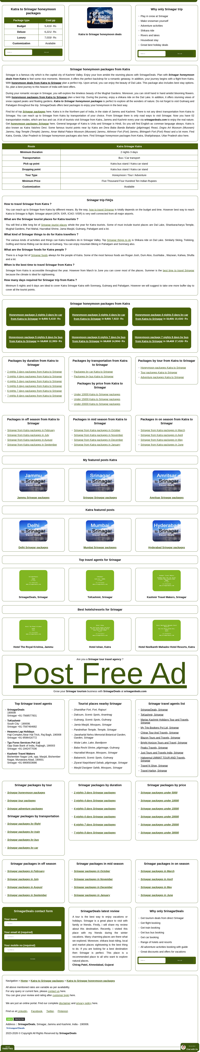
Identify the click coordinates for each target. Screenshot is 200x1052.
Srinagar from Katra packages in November (98, 435)
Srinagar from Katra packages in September (32, 444)
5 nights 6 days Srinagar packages (95, 816)
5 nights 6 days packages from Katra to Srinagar (34, 386)
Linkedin (22, 1011)
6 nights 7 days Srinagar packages (95, 824)
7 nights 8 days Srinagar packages (95, 832)
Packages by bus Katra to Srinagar (93, 376)
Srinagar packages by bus (23, 839)
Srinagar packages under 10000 (160, 800)
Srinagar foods (39, 255)
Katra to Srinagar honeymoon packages (91, 980)
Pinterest (63, 1011)
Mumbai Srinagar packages (100, 547)
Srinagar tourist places (54, 224)
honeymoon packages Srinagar (30, 123)
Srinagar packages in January (92, 895)
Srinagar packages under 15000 (160, 808)
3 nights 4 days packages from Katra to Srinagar (34, 376)
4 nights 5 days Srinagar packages (95, 808)
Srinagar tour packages (21, 800)
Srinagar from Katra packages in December (98, 439)
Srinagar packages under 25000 (160, 824)
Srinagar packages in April (157, 879)
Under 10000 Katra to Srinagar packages (97, 394)
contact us (54, 991)
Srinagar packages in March (157, 871)
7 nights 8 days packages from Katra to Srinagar (34, 395)
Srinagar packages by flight (24, 823)
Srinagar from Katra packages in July (28, 435)
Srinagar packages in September (27, 895)
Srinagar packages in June (157, 895)
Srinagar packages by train (23, 831)
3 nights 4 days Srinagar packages (95, 800)
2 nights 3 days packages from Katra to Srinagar (34, 371)
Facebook (36, 1011)
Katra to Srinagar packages (47, 980)
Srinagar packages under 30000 (160, 832)
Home (24, 980)
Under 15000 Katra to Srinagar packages (97, 399)
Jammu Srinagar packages (33, 497)
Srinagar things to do (119, 240)
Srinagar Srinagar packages (100, 497)
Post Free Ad (100, 673)
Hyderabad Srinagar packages (166, 547)
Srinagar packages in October (92, 871)
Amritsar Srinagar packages (167, 497)
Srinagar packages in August (24, 887)
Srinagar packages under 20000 (160, 816)
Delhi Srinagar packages (33, 547)
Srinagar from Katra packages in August (29, 439)
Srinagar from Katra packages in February (31, 430)
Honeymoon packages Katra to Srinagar (163, 367)
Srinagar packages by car (22, 847)
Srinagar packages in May (156, 887)
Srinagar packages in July (23, 879)
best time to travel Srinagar (178, 270)
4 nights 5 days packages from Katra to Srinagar (34, 381)
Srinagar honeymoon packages (26, 792)
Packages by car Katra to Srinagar (93, 371)
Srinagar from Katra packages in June (162, 444)
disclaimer (64, 1003)
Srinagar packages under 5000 (159, 792)
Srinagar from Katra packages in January (97, 444)
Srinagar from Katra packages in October (97, 430)
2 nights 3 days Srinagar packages (95, 792)
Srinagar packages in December (93, 887)
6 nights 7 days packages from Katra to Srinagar (34, 390)
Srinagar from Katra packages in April (162, 435)
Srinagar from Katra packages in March (163, 430)
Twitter (50, 1011)
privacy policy (84, 1003)
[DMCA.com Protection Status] (15, 1020)
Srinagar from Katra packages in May (162, 439)
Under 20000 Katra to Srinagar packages (97, 404)
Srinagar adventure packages (25, 808)
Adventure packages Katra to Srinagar (162, 377)
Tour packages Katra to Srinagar (159, 372)
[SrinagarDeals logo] (15, 1029)
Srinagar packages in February (26, 871)
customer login (61, 995)
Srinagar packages (34, 111)
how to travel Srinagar (101, 209)
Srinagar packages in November (93, 879)
